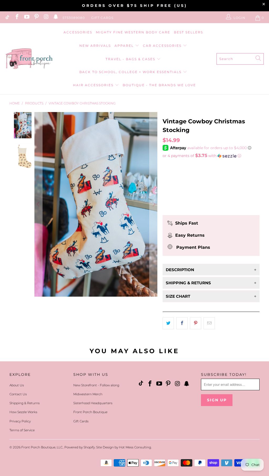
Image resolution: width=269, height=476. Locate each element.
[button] (211, 155)
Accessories (78, 32)
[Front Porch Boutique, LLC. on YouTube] (26, 18)
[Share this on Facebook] (182, 323)
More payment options (211, 206)
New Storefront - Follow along (96, 385)
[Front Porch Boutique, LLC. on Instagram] (46, 18)
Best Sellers (188, 32)
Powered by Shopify (79, 447)
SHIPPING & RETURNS (188, 282)
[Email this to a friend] (209, 323)
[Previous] (38, 204)
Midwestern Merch (87, 394)
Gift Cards (102, 18)
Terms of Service (22, 430)
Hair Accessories (94, 85)
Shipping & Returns (24, 403)
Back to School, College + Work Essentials (131, 72)
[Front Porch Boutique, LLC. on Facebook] (17, 18)
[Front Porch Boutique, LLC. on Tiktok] (7, 18)
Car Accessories (163, 46)
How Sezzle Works (23, 412)
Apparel (125, 46)
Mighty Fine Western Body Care (133, 32)
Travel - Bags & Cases (131, 59)
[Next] (153, 204)
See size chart (178, 165)
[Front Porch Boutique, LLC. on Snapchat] (56, 18)
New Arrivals (95, 46)
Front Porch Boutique (90, 412)
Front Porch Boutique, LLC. (42, 447)
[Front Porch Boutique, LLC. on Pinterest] (36, 18)
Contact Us (18, 394)
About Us (16, 385)
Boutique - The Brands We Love (159, 85)
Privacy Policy (20, 421)
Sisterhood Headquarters (92, 403)
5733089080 (74, 18)
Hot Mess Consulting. (135, 447)
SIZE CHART (178, 296)
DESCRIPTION (180, 269)
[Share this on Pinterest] (195, 323)
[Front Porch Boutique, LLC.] (29, 59)
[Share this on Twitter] (168, 323)
